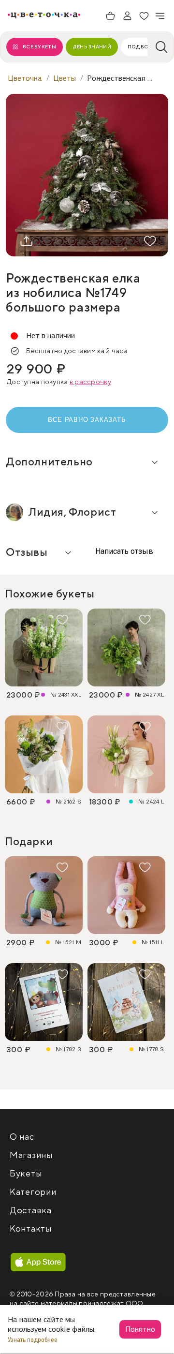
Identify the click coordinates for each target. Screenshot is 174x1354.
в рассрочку (90, 382)
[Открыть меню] (160, 16)
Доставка (31, 1210)
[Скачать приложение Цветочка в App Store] (38, 1262)
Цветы (64, 78)
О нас (22, 1137)
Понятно (140, 1329)
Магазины (31, 1155)
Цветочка (25, 78)
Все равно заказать (87, 419)
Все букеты (39, 47)
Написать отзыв (123, 551)
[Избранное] (144, 16)
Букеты (26, 1173)
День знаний (91, 47)
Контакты (31, 1229)
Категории (33, 1192)
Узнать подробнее (33, 1339)
